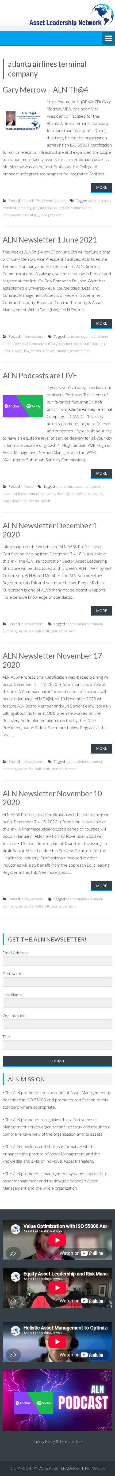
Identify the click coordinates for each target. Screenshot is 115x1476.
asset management (81, 336)
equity (98, 493)
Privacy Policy (44, 1441)
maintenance (80, 207)
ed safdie (26, 631)
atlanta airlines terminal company (29, 493)
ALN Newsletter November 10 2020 (52, 798)
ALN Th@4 (32, 200)
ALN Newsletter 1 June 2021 (50, 239)
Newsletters (33, 336)
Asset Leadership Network (77, 1468)
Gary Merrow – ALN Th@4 (45, 89)
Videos (59, 200)
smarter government (72, 350)
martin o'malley (43, 350)
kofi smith (42, 631)
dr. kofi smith (81, 493)
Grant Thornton (92, 343)
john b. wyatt (12, 350)
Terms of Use (71, 1441)
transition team (64, 631)
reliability (32, 215)
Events (47, 200)
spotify (45, 500)
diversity (63, 493)
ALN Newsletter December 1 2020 (50, 530)
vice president (52, 215)
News (28, 486)
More (101, 187)
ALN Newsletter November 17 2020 (52, 660)
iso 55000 (61, 207)
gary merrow (42, 207)
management (13, 215)
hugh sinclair (13, 500)
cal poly (51, 343)
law (26, 350)
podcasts (31, 500)
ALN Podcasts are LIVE (40, 375)
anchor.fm (64, 486)
